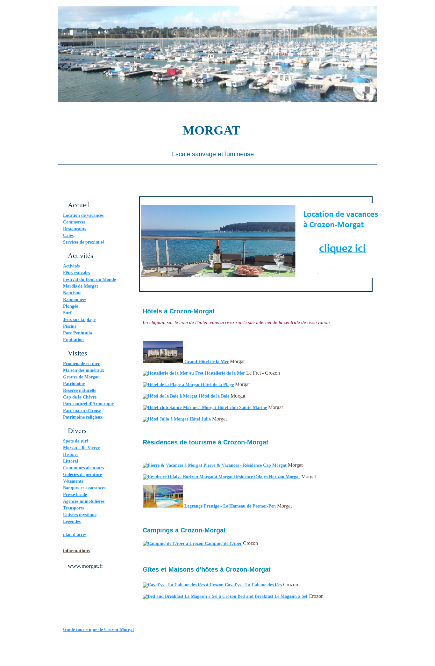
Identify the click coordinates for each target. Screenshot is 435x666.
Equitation (73, 339)
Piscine (69, 326)
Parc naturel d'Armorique (88, 403)
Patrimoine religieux (83, 417)
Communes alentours (83, 467)
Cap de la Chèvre (79, 397)
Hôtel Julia (200, 419)
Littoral (70, 461)
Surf (67, 313)
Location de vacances (83, 215)
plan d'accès (74, 534)
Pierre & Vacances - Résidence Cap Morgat (245, 465)
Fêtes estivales (76, 272)
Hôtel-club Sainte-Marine (242, 407)
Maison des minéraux (83, 370)
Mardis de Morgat (80, 286)
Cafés (68, 235)
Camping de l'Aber (223, 543)
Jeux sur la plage (79, 319)
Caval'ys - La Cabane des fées (253, 584)
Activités (71, 266)
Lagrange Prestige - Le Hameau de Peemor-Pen (230, 506)
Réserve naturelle (79, 390)
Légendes (72, 521)
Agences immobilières (83, 501)
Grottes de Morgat (81, 377)
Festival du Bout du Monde (89, 279)
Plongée (70, 306)
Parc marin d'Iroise (82, 410)
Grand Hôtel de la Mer (206, 361)
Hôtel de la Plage (217, 384)
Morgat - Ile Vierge (81, 447)
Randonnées (74, 299)
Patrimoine (74, 383)
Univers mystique (79, 514)
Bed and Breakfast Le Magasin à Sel (272, 596)
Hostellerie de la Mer (225, 373)
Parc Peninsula (77, 333)
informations (76, 550)
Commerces (74, 222)
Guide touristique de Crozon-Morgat (98, 629)
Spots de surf (75, 441)
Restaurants (74, 228)
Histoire (70, 454)
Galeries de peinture (82, 474)
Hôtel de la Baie (214, 396)
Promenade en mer (81, 363)
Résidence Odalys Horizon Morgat (267, 476)
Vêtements (73, 481)
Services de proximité (83, 242)
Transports (73, 508)
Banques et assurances (84, 488)
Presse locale (75, 494)
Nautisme (72, 292)
